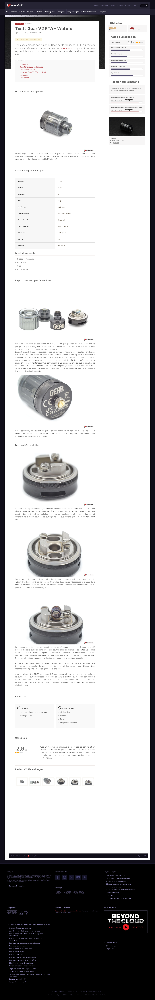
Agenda (96, 5)
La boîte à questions (50, 12)
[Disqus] (55, 819)
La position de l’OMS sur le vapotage (118, 898)
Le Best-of (38, 12)
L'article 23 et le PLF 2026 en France (21, 971)
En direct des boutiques (88, 12)
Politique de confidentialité (83, 995)
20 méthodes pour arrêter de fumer (21, 963)
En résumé (24, 75)
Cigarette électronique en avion (20, 928)
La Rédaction (24, 33)
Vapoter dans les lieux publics (116, 881)
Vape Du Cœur (23, 912)
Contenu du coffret (27, 70)
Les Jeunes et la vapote (114, 887)
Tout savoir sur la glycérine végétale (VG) (23, 957)
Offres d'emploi (111, 946)
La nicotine (109, 895)
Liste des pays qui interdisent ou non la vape (24, 931)
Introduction (25, 64)
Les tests (30, 12)
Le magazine (102, 12)
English (127, 5)
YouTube (78, 877)
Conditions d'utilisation (58, 992)
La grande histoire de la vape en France (22, 969)
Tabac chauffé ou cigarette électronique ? (120, 890)
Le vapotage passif (112, 892)
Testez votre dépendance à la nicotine (22, 966)
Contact (112, 5)
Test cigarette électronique (28, 16)
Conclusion (24, 78)
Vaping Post (24, 4)
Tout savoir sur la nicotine (18, 946)
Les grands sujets (73, 12)
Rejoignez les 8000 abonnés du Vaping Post (68, 911)
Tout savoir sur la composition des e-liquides (24, 943)
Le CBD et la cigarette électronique (118, 878)
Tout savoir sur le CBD (16, 951)
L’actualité (22, 12)
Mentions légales (72, 992)
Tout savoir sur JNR (16, 954)
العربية (134, 5)
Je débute (13, 12)
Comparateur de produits (17, 982)
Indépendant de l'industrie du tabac (12, 912)
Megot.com (110, 949)
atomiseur (66, 48)
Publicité (100, 992)
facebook (57, 877)
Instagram (64, 877)
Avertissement (82, 992)
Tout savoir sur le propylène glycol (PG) (22, 960)
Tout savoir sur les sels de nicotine (21, 949)
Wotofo (29, 23)
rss (84, 877)
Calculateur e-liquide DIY (17, 979)
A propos (120, 5)
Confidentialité (92, 992)
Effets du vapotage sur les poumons (118, 884)
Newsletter (104, 5)
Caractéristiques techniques (31, 67)
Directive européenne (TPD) (115, 875)
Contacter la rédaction (16, 886)
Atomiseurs (40, 16)
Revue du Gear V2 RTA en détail (33, 72)
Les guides (61, 12)
